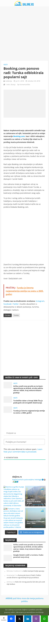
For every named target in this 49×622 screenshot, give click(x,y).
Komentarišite (24, 84)
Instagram (40, 301)
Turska (16, 315)
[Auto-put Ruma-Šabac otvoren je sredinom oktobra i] (35, 518)
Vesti (6, 65)
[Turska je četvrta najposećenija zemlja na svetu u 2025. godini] (8, 409)
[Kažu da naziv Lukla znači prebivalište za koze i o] (35, 496)
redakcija (8, 81)
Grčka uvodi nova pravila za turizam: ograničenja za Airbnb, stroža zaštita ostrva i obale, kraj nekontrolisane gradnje (28, 389)
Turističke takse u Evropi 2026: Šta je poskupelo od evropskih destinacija (28, 402)
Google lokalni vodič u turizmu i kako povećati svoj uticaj (28, 556)
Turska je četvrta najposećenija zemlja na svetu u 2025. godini (29, 412)
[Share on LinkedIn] (27, 618)
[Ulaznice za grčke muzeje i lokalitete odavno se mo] (14, 496)
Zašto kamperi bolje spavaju (33, 571)
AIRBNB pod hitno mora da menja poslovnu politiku (24, 599)
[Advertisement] (24, 33)
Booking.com (19, 136)
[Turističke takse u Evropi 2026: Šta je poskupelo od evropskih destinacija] (8, 399)
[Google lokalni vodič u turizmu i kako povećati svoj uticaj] (8, 558)
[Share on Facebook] (11, 618)
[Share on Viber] (36, 618)
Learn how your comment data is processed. (23, 450)
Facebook (7, 304)
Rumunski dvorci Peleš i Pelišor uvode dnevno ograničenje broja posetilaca (24, 576)
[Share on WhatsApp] (44, 618)
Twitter (16, 304)
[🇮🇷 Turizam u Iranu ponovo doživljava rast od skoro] (14, 518)
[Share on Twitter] (19, 618)
